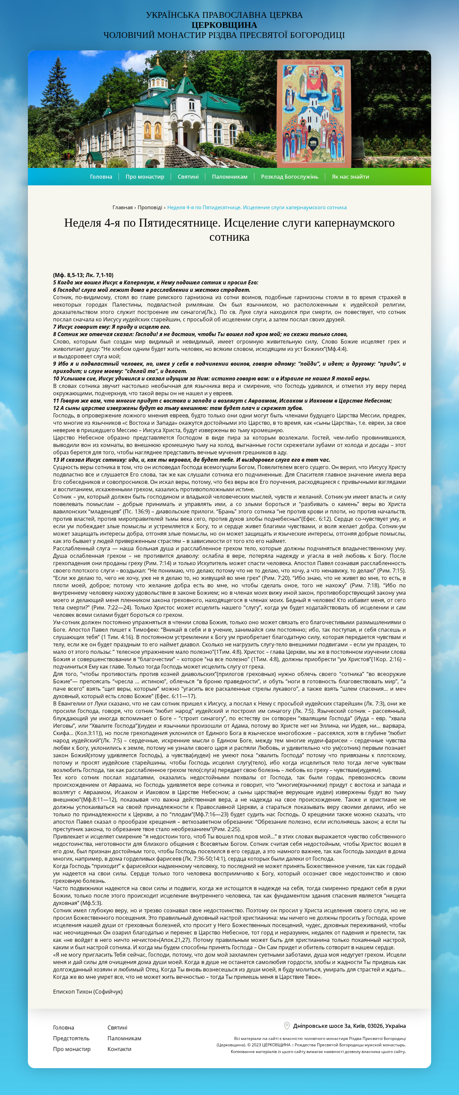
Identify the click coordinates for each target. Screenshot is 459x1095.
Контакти (119, 1049)
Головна (101, 176)
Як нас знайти (350, 176)
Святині (188, 176)
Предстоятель (71, 1038)
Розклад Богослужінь (290, 176)
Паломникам (230, 176)
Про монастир (145, 176)
